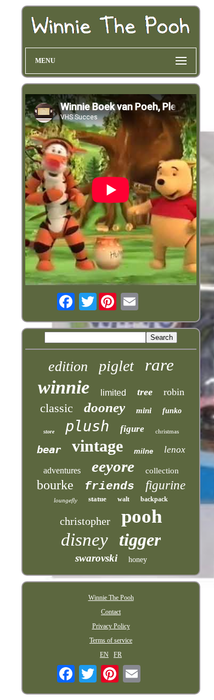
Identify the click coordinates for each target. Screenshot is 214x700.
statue (97, 499)
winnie (63, 387)
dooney (104, 407)
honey (137, 560)
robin (174, 391)
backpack (154, 499)
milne (143, 451)
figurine (165, 485)
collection (162, 470)
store (48, 432)
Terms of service (110, 640)
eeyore (113, 466)
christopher (85, 521)
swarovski (96, 558)
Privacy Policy (111, 626)
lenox (174, 449)
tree (145, 391)
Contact (111, 612)
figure (132, 429)
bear (49, 449)
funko (172, 411)
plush (87, 426)
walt (123, 499)
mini (143, 410)
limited (113, 392)
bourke (55, 485)
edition (68, 366)
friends (109, 486)
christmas (167, 431)
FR (118, 654)
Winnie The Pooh (111, 597)
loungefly (65, 500)
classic (56, 408)
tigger (140, 539)
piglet (116, 365)
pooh (141, 516)
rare (159, 364)
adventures (62, 470)
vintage (97, 446)
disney (84, 539)
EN (104, 654)
